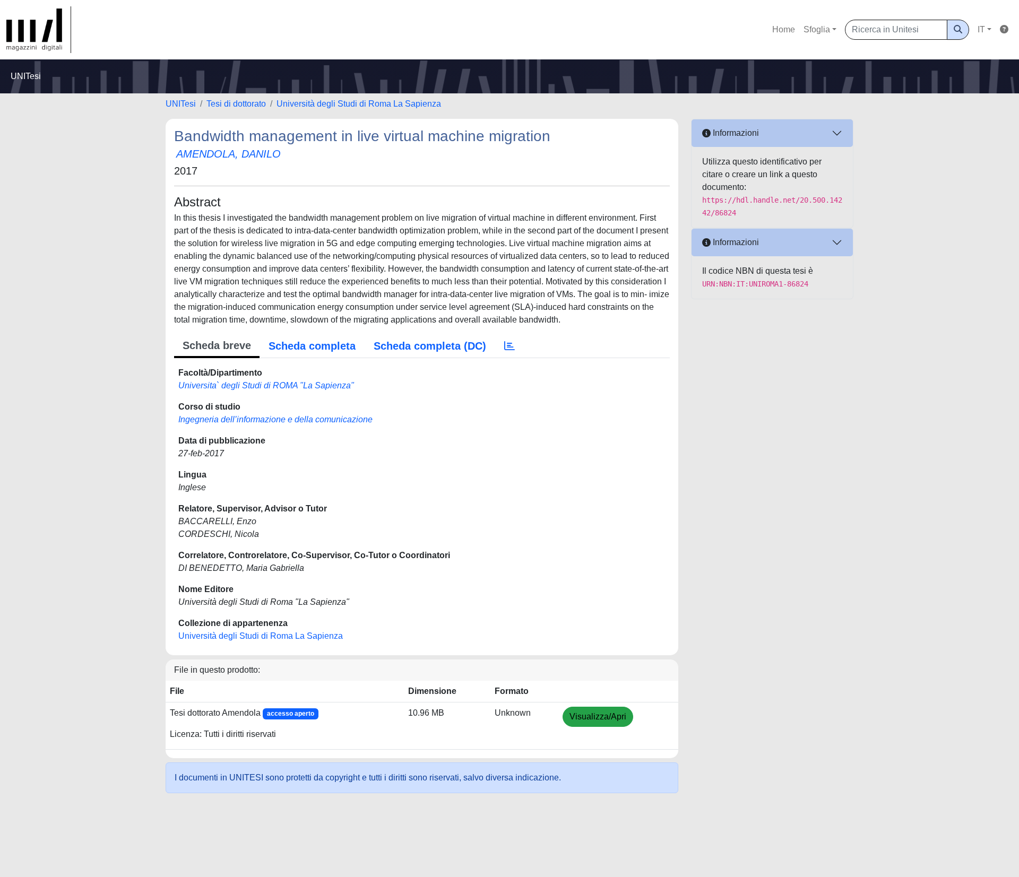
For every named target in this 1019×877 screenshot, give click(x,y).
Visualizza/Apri (597, 716)
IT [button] (981, 29)
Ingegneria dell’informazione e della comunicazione (275, 419)
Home (783, 29)
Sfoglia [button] (817, 29)
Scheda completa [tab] (312, 346)
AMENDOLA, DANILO (228, 154)
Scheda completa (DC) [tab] (430, 346)
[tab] (509, 346)
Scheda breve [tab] (217, 345)
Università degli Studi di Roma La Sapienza (359, 103)
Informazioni (735, 132)
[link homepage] (38, 29)
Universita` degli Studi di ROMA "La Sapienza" (266, 385)
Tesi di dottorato (236, 103)
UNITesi (181, 103)
